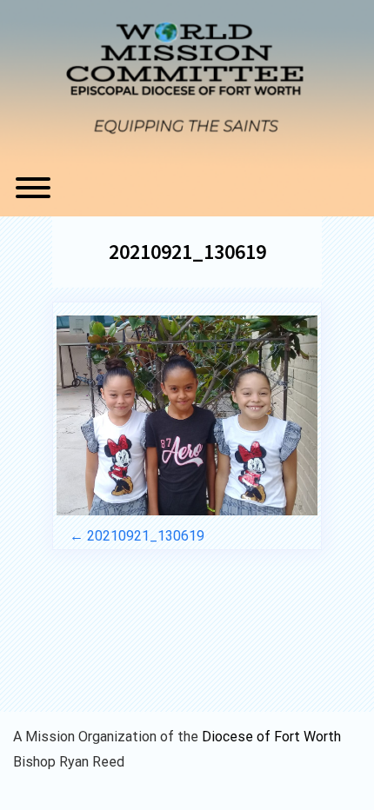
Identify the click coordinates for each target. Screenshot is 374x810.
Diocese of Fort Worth (271, 736)
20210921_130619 (187, 251)
